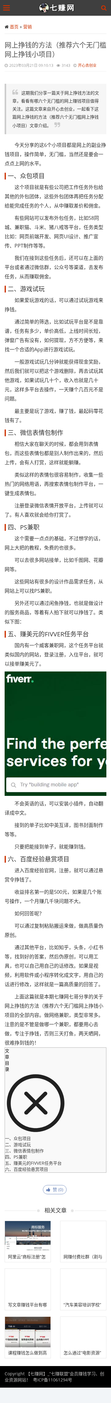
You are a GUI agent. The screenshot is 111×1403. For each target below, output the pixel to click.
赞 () (56, 1189)
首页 (14, 27)
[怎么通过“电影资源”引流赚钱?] (83, 1332)
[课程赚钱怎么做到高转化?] (28, 1332)
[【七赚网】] (57, 8)
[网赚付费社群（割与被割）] (83, 1236)
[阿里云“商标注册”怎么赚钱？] (28, 1236)
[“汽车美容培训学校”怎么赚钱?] (83, 1284)
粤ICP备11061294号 (52, 1380)
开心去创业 (87, 65)
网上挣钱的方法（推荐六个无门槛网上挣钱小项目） (55, 49)
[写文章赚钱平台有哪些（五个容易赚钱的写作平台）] (28, 1284)
